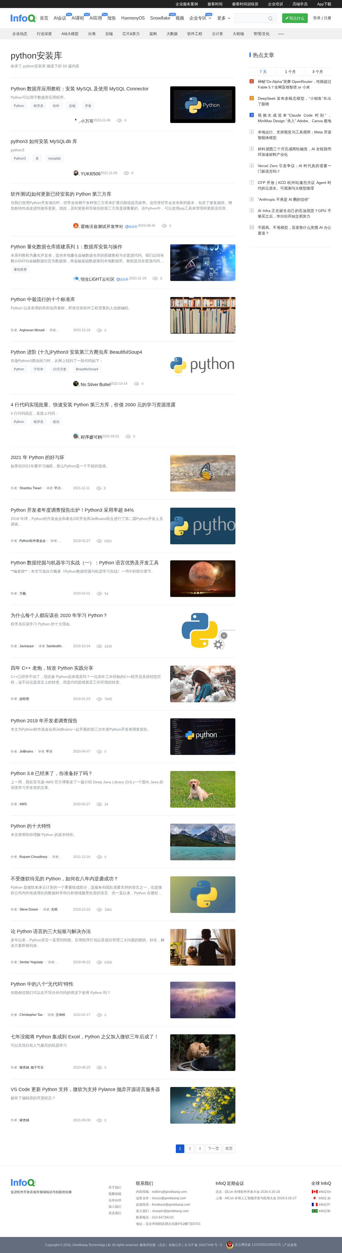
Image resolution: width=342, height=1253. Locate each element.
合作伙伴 (114, 1200)
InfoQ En (325, 1192)
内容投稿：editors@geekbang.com (161, 1192)
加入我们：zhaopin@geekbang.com (162, 1211)
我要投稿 (114, 1194)
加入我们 (114, 1207)
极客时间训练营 (245, 4)
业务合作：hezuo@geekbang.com (161, 1198)
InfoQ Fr (324, 1204)
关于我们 (114, 1187)
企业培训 (275, 4)
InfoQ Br (325, 1211)
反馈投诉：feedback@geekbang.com (163, 1204)
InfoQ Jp (324, 1198)
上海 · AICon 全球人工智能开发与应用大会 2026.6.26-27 (256, 1198)
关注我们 (114, 1213)
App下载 (324, 4)
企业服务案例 (187, 4)
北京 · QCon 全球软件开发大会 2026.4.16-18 (248, 1192)
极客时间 (215, 4)
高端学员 (300, 4)
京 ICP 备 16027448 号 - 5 (203, 1245)
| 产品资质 (289, 1245)
